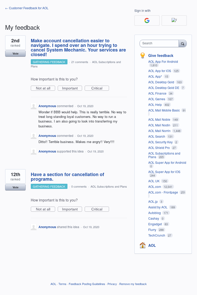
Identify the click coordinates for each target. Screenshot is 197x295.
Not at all (45, 88)
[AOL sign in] (174, 20)
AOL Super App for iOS (164, 171)
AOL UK (154, 181)
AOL (152, 245)
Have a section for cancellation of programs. (67, 176)
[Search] (183, 43)
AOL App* (155, 76)
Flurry (152, 229)
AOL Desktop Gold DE (164, 87)
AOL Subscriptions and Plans (109, 186)
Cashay (154, 218)
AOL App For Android (163, 61)
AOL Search (157, 136)
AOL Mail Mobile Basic (164, 110)
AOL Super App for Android (167, 162)
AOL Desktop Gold (161, 82)
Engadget (155, 224)
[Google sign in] (147, 20)
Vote (15, 53)
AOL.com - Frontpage (163, 192)
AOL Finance (157, 93)
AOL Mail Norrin (159, 130)
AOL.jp (153, 201)
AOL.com (155, 186)
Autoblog (155, 212)
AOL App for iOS (160, 70)
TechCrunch (157, 235)
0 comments (79, 186)
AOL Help (155, 104)
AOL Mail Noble (159, 119)
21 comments (79, 62)
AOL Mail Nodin (159, 125)
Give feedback (160, 55)
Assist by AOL (158, 207)
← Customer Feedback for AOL (26, 8)
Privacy (112, 284)
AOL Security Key (160, 142)
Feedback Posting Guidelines (87, 284)
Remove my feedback (133, 284)
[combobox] (160, 43)
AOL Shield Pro (159, 147)
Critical (100, 88)
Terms (62, 284)
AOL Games (157, 99)
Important (72, 88)
